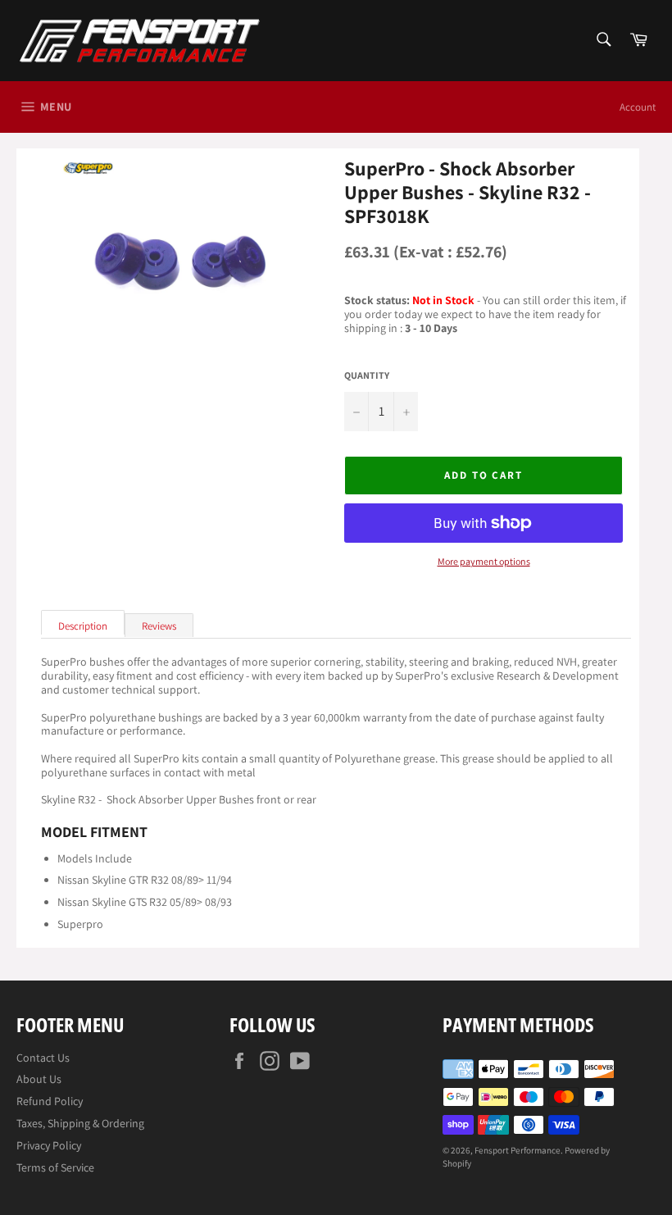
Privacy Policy (48, 1145)
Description (82, 626)
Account (638, 107)
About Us (38, 1079)
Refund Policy (49, 1101)
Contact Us (43, 1057)
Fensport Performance (517, 1150)
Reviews (159, 626)
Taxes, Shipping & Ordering (80, 1123)
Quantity (366, 375)
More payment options (484, 561)
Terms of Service (55, 1167)
